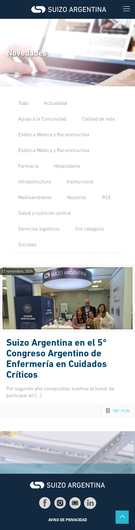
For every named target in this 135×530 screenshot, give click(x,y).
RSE (106, 197)
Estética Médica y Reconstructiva (53, 135)
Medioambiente (34, 197)
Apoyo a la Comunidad (42, 119)
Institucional (80, 182)
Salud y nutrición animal (44, 213)
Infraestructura (34, 182)
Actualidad (55, 103)
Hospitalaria (67, 166)
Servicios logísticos (39, 229)
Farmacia (28, 166)
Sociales (27, 244)
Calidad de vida (98, 119)
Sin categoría (89, 229)
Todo (23, 103)
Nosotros (76, 197)
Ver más (121, 411)
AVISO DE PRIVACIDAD (67, 520)
